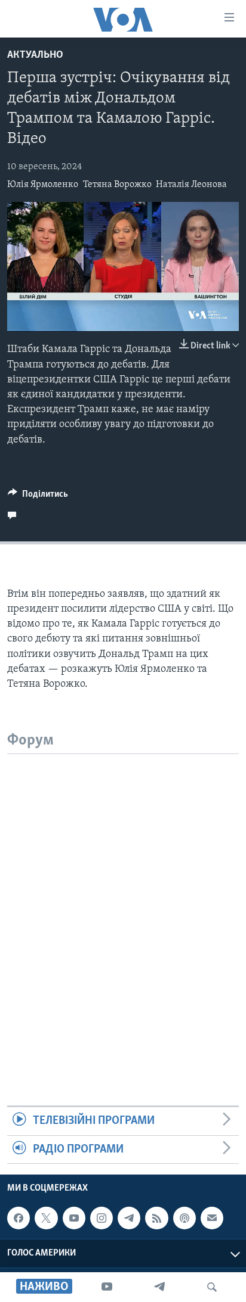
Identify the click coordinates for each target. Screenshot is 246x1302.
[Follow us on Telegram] (129, 1218)
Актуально (35, 55)
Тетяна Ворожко (117, 184)
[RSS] (156, 1218)
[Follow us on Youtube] (74, 1218)
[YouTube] (106, 1287)
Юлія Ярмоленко (42, 184)
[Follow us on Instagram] (101, 1218)
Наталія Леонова (191, 184)
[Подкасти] (184, 1218)
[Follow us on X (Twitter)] (46, 1218)
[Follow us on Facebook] (18, 1218)
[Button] (38, 496)
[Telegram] (159, 1287)
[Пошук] (212, 1287)
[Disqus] (123, 903)
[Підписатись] (212, 1218)
